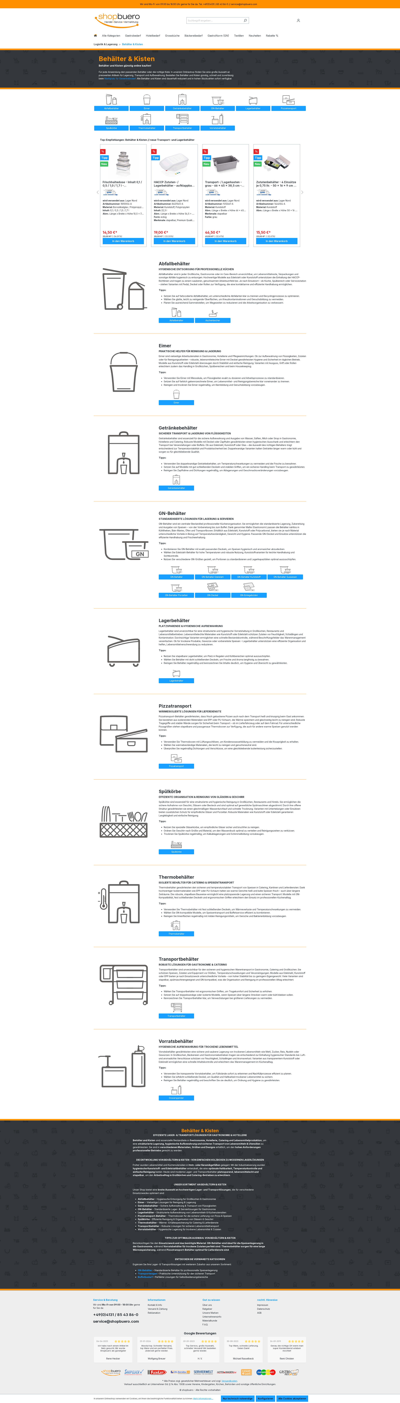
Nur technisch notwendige (237, 1398)
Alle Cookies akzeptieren (292, 1398)
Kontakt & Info (155, 1305)
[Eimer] (124, 370)
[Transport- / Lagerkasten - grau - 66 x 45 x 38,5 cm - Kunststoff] (174, 162)
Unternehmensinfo (211, 1316)
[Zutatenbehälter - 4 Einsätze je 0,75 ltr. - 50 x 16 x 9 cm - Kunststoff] (225, 162)
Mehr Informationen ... (203, 1398)
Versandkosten (229, 1381)
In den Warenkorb (123, 241)
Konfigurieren (265, 1398)
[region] (200, 4)
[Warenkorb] (304, 19)
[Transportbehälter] (124, 983)
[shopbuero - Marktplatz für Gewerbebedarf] (117, 20)
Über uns (207, 1305)
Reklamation (154, 1312)
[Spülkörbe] (124, 816)
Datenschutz (263, 1309)
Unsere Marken (210, 1312)
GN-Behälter (145, 1270)
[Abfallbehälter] (124, 288)
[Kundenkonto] (298, 20)
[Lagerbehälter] (124, 645)
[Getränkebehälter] (124, 452)
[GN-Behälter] (124, 538)
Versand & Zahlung (157, 1309)
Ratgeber (207, 1309)
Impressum (262, 1305)
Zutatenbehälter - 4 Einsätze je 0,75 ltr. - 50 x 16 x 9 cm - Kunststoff (225, 183)
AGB (259, 1312)
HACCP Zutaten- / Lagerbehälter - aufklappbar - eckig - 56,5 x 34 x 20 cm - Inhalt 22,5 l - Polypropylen (123, 183)
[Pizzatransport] (124, 730)
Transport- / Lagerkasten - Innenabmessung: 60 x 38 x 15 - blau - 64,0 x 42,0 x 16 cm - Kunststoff (276, 183)
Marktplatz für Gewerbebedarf (120, 78)
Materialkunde (209, 1320)
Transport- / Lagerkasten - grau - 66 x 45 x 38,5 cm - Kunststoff (172, 183)
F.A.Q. (205, 1324)
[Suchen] (245, 20)
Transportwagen (147, 1273)
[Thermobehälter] (124, 901)
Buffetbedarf (145, 1277)
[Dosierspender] (124, 1066)
